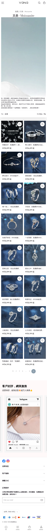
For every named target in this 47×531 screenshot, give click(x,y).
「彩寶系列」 (24, 108)
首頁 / (17, 11)
